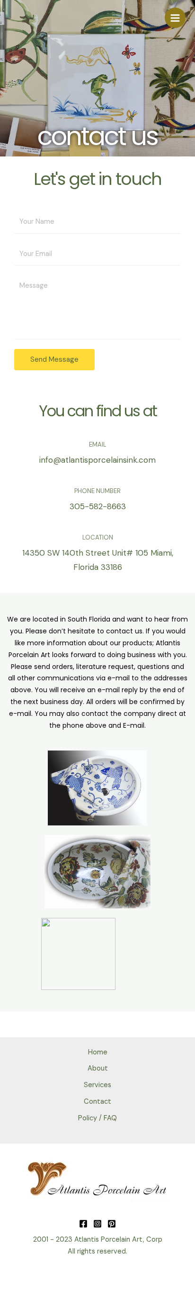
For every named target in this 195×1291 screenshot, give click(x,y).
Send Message (54, 359)
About (98, 1068)
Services (97, 1085)
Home (97, 1052)
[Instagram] (97, 1223)
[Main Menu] (175, 18)
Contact (97, 1101)
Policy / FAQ (97, 1118)
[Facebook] (83, 1223)
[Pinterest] (111, 1223)
